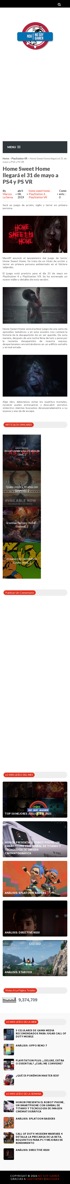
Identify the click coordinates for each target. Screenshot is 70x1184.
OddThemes (35, 1178)
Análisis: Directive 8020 (22, 932)
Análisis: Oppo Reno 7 (31, 1045)
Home (6, 158)
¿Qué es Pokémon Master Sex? (37, 1075)
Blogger (52, 1178)
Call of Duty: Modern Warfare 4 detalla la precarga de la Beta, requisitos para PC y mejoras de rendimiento (39, 1138)
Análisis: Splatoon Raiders (25, 892)
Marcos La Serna (8, 195)
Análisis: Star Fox (18, 972)
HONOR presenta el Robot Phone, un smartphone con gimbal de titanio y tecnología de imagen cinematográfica (33, 848)
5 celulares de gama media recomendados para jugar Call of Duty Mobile (41, 1033)
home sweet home (39, 190)
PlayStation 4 (37, 194)
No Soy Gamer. (49, 1175)
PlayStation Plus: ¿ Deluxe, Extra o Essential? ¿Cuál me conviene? (40, 1062)
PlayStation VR (19, 158)
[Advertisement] (35, 104)
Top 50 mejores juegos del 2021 (28, 813)
